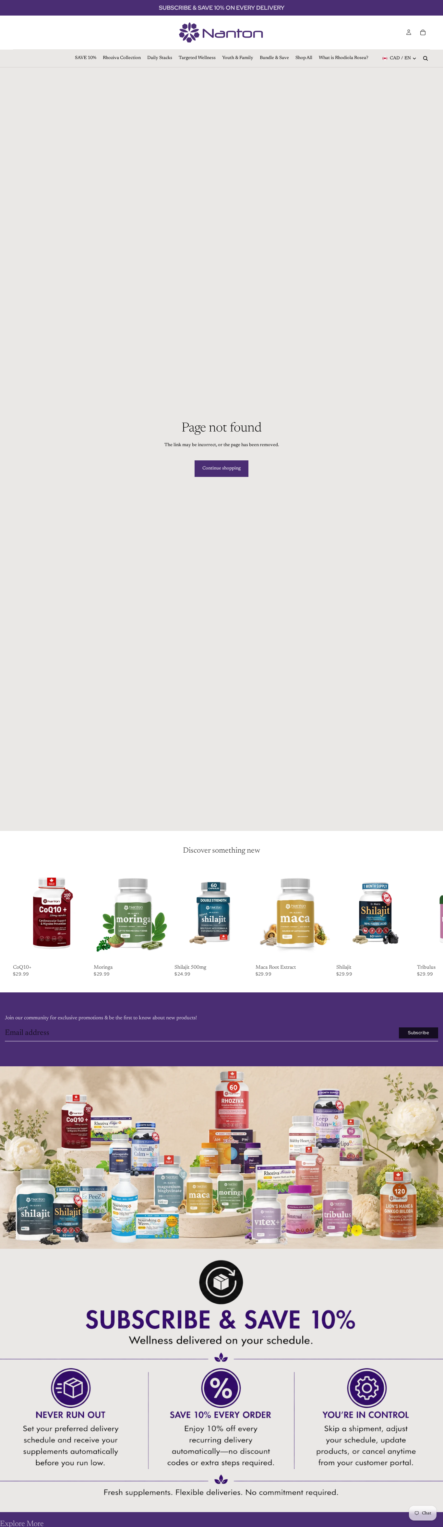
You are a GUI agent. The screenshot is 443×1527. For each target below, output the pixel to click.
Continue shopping (221, 468)
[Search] (425, 58)
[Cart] (423, 32)
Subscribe (418, 1033)
